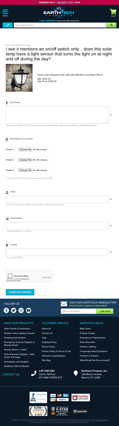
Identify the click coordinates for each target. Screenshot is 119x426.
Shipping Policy (49, 342)
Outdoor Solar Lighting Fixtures (19, 333)
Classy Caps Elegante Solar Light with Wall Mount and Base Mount (70, 75)
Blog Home (85, 328)
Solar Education (87, 342)
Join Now (105, 311)
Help (44, 338)
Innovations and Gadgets (16, 362)
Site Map (46, 360)
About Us (46, 328)
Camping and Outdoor (15, 338)
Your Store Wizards (99, 420)
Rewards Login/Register (53, 356)
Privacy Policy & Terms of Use (56, 351)
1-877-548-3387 (47, 371)
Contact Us (47, 333)
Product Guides (87, 333)
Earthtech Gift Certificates (16, 366)
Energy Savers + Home (15, 349)
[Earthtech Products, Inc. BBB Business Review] (38, 398)
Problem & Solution (89, 356)
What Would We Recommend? (95, 360)
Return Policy (48, 347)
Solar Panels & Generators (17, 328)
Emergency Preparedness (92, 338)
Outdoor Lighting (88, 347)
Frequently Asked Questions (93, 351)
